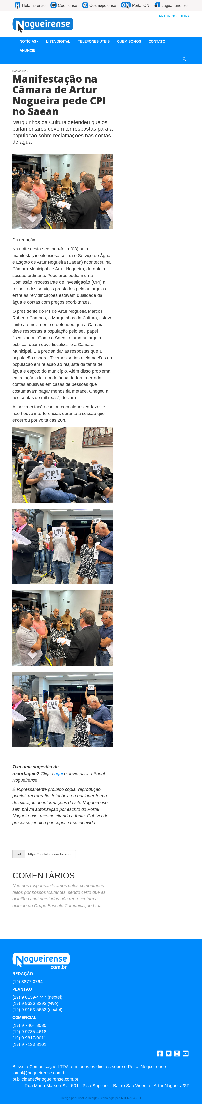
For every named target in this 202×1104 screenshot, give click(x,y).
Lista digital (58, 41)
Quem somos (129, 41)
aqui (59, 773)
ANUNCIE (27, 50)
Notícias (28, 41)
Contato (157, 41)
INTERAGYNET (130, 1098)
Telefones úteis (94, 41)
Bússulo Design (87, 1098)
